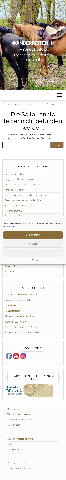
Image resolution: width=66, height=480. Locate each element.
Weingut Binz (12, 310)
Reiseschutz (14, 409)
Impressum (44, 260)
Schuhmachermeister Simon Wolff (24, 332)
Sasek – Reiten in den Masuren (22, 327)
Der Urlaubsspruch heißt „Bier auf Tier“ (26, 195)
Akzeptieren (33, 235)
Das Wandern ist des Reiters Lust (23, 184)
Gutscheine (13, 425)
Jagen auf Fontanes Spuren (20, 179)
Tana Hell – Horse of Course (21, 294)
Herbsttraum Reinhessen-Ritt (21, 205)
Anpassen (33, 252)
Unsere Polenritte (15, 189)
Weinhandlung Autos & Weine (22, 316)
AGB (9, 444)
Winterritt (10, 271)
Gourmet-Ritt (12, 266)
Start (5, 104)
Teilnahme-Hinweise (18, 414)
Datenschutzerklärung (28, 260)
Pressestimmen (13, 210)
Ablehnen (33, 243)
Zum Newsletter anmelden (22, 468)
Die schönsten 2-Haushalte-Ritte (23, 200)
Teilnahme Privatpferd (19, 419)
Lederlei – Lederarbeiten (19, 300)
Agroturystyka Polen (16, 321)
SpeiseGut (10, 305)
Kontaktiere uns (16, 463)
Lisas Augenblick (14, 174)
